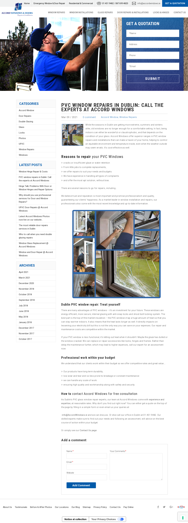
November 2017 (26, 333)
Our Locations (62, 507)
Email (70, 462)
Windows (23, 155)
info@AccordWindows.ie (74, 415)
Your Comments (118, 451)
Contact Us (180, 12)
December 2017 (26, 328)
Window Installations (81, 12)
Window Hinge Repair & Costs (33, 171)
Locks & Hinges (161, 12)
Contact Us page (88, 430)
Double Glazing (26, 121)
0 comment (89, 117)
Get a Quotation (175, 3)
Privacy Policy (100, 507)
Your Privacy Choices (103, 519)
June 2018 (24, 311)
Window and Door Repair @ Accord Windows (36, 254)
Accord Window (109, 117)
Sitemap (87, 507)
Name (70, 451)
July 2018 (23, 305)
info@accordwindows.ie (148, 3)
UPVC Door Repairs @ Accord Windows (33, 209)
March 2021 (24, 277)
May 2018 (23, 316)
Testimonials (21, 507)
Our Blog (76, 507)
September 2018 (27, 300)
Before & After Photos (41, 507)
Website (70, 473)
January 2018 (25, 322)
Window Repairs (56, 12)
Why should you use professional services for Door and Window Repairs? (35, 198)
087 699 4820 (121, 3)
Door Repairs (25, 116)
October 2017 (25, 339)
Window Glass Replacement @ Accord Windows (33, 245)
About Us (7, 507)
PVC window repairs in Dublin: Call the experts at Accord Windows (35, 179)
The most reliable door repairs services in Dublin (33, 227)
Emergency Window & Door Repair (49, 3)
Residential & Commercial (81, 3)
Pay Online (129, 507)
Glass (21, 127)
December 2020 (26, 283)
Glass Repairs (105, 12)
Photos (22, 138)
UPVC (21, 144)
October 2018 (25, 294)
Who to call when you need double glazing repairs (35, 236)
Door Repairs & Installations (133, 12)
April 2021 (23, 272)
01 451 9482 (108, 3)
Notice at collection (75, 519)
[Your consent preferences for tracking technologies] (183, 518)
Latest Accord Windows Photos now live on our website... (34, 218)
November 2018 (26, 289)
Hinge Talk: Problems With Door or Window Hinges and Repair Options (35, 188)
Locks (22, 132)
